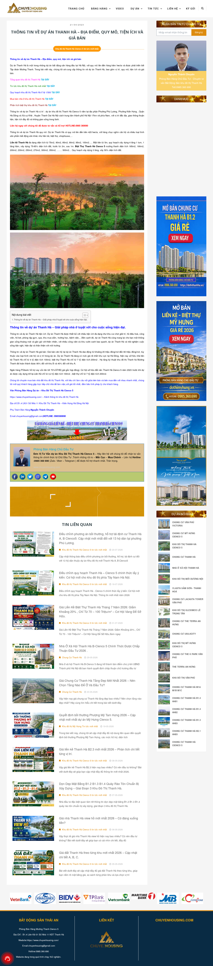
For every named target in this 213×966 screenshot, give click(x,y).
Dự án (135, 8)
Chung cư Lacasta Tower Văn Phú (187, 601)
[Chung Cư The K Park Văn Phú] (165, 655)
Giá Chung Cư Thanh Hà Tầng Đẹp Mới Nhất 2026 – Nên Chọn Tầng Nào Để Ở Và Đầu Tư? (97, 682)
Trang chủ (76, 8)
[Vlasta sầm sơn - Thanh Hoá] (165, 590)
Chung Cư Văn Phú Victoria (183, 524)
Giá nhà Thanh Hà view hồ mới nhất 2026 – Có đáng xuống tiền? (98, 820)
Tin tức (153, 8)
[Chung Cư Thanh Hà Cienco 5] (165, 743)
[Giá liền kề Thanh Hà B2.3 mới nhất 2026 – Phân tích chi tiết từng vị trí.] (33, 759)
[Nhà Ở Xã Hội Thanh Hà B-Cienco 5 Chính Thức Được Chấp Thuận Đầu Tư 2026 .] (33, 656)
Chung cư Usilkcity (184, 633)
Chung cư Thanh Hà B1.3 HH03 (186, 721)
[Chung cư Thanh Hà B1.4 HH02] (165, 710)
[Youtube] (53, 477)
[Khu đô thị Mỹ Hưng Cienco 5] (165, 644)
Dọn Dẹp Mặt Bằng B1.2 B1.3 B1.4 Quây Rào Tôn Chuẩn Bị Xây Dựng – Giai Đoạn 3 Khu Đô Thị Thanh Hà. (99, 785)
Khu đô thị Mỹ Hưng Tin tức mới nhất (79, 726)
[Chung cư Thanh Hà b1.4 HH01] (165, 699)
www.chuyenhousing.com (46, 467)
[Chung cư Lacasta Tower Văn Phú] (165, 600)
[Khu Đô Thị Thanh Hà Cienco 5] (165, 546)
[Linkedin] (22, 477)
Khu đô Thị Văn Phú (183, 677)
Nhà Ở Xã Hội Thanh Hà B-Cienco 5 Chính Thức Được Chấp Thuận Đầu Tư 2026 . (99, 648)
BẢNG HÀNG (99, 8)
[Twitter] (30, 477)
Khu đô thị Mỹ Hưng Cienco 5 (184, 644)
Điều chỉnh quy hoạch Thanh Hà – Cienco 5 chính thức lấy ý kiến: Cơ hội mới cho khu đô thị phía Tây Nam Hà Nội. (99, 575)
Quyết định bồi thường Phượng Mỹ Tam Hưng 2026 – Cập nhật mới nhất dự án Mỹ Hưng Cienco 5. (97, 717)
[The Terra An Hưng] (165, 666)
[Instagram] (38, 477)
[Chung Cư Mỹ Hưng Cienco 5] (165, 535)
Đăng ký (199, 32)
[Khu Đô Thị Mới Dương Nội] (165, 579)
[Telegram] (45, 477)
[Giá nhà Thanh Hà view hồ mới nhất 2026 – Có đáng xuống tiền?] (33, 828)
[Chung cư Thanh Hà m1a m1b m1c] (165, 688)
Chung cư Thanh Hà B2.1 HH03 (186, 732)
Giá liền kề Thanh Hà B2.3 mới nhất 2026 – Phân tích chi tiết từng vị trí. (99, 751)
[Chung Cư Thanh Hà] (165, 557)
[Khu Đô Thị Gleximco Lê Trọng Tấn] (165, 611)
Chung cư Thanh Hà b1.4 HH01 (186, 699)
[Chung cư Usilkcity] (165, 633)
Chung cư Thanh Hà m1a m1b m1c (186, 688)
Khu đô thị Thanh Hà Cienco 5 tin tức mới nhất (77, 48)
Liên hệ (172, 8)
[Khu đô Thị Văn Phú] (165, 677)
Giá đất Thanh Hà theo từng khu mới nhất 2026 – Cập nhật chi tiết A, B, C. (98, 854)
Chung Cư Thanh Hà (71, 657)
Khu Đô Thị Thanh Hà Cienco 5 (184, 546)
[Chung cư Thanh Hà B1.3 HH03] (165, 721)
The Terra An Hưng (183, 666)
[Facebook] (15, 477)
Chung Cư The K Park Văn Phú (187, 655)
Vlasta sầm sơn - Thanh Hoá (186, 590)
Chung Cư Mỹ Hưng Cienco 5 (183, 535)
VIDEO (120, 8)
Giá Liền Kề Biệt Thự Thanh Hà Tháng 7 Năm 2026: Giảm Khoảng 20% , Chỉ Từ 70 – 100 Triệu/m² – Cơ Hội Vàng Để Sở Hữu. (100, 611)
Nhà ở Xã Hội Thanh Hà (185, 567)
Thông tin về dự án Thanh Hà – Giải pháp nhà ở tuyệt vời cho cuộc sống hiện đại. (50, 319)
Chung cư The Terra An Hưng (186, 622)
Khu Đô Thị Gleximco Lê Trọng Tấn (186, 611)
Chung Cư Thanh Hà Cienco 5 (184, 743)
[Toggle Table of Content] (83, 315)
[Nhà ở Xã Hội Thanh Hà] (165, 568)
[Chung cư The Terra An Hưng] (165, 622)
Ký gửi (190, 8)
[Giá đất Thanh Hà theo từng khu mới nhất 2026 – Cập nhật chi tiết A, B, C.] (33, 862)
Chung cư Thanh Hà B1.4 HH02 (186, 710)
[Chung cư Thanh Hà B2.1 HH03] (165, 732)
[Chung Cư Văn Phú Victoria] (165, 524)
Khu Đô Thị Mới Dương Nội (187, 578)
